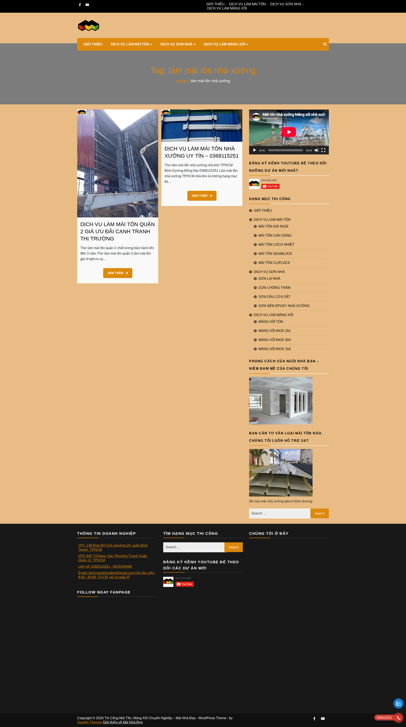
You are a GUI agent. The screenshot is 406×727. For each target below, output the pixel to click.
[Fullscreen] (323, 150)
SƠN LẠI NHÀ (269, 278)
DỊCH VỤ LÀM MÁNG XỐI (227, 8)
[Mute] (316, 150)
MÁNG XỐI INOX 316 (274, 349)
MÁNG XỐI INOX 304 (274, 340)
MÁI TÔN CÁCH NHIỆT (276, 244)
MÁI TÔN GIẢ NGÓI (273, 226)
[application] (289, 132)
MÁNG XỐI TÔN (270, 321)
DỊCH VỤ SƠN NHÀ (285, 4)
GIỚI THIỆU (215, 4)
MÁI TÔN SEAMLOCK (275, 253)
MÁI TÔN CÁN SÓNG (274, 235)
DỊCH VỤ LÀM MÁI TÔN (247, 4)
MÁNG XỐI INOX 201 (274, 331)
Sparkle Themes (89, 722)
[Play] (254, 150)
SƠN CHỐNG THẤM (274, 287)
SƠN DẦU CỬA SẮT (274, 297)
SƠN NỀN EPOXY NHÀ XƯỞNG (284, 306)
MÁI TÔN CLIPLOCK (274, 263)
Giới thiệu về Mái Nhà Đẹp (123, 722)
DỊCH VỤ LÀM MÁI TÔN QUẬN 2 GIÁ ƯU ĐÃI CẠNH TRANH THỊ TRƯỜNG (117, 231)
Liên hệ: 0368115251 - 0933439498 (105, 566)
